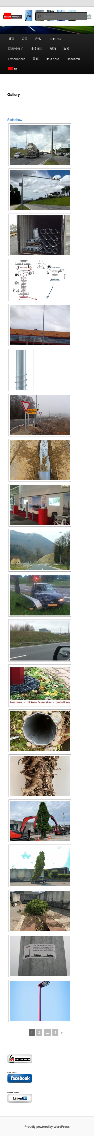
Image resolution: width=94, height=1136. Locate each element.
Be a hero (52, 59)
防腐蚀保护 (15, 49)
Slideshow (14, 119)
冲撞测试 (37, 49)
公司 (25, 39)
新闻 (53, 49)
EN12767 (54, 39)
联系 (66, 49)
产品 (38, 39)
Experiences (16, 59)
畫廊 (36, 59)
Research (73, 59)
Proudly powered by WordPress (47, 1126)
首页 (11, 39)
